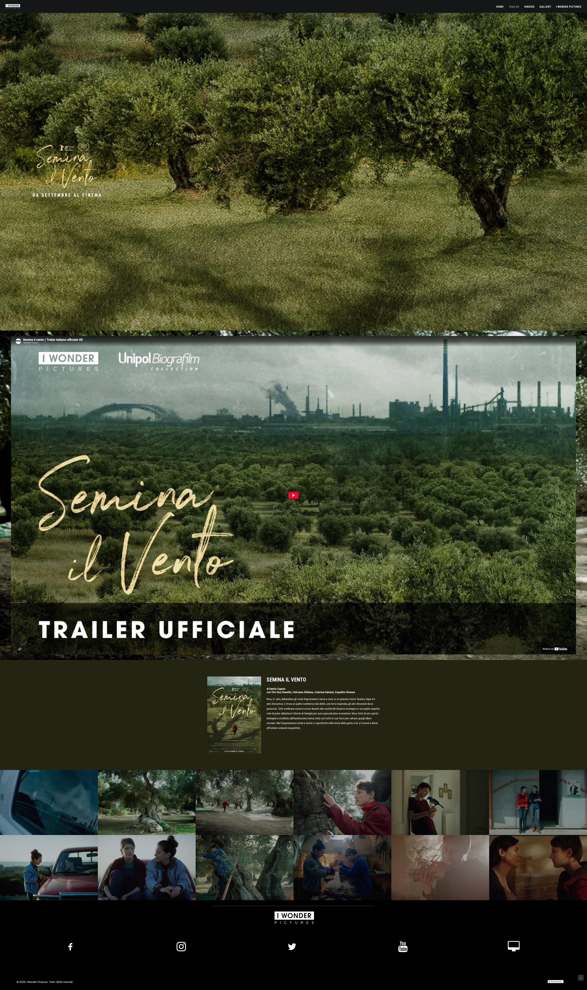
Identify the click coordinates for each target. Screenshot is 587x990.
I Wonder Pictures (568, 6)
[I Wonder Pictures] (581, 504)
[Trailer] (581, 490)
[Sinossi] (581, 495)
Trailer (514, 6)
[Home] (581, 485)
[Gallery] (581, 499)
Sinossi (529, 6)
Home (500, 6)
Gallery (545, 6)
